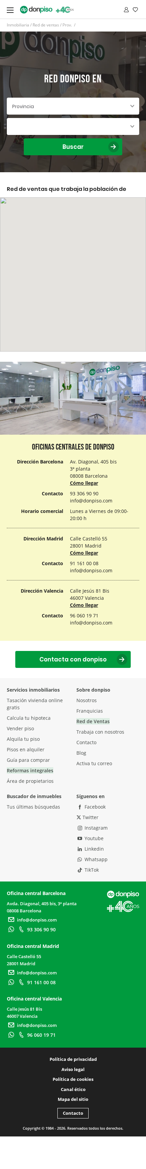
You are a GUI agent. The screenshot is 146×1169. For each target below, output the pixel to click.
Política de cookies (73, 1079)
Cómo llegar (84, 483)
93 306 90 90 (41, 929)
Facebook (94, 807)
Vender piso (20, 728)
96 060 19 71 (41, 1035)
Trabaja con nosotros (100, 732)
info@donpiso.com (91, 500)
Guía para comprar (28, 760)
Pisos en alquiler (25, 749)
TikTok (91, 870)
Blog (81, 753)
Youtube (93, 838)
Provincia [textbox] (23, 106)
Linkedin (93, 849)
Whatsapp (95, 859)
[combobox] (73, 106)
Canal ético (73, 1089)
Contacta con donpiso (73, 659)
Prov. (67, 25)
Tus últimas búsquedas (33, 807)
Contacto (86, 742)
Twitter (89, 817)
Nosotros (86, 700)
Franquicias (89, 711)
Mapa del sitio (73, 1099)
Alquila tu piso (23, 739)
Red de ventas (46, 25)
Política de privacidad (73, 1059)
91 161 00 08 (41, 982)
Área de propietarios (30, 781)
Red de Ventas (93, 721)
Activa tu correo (94, 763)
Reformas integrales (30, 770)
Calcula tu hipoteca (29, 718)
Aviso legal (73, 1069)
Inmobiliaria (18, 25)
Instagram (95, 828)
